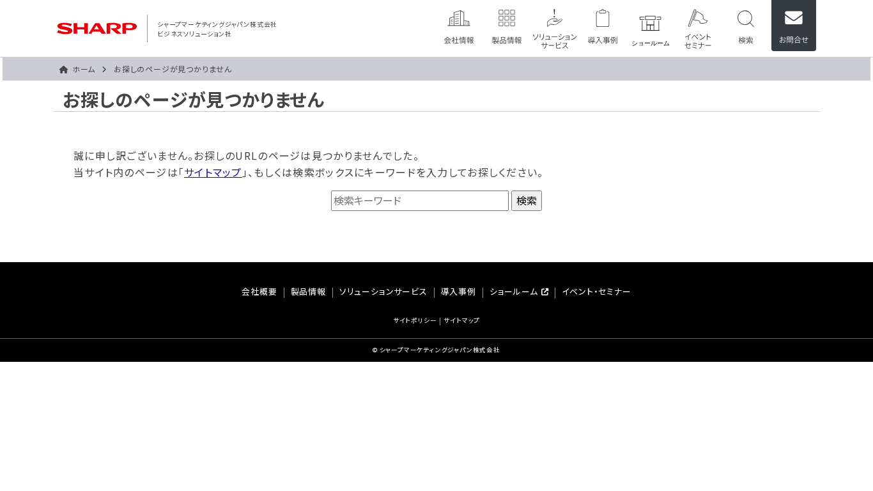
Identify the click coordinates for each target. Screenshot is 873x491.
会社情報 (458, 25)
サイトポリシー (415, 321)
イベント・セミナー (596, 292)
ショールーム (650, 25)
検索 (745, 25)
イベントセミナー (698, 25)
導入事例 (602, 25)
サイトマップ (213, 172)
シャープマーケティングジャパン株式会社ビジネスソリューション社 (217, 28)
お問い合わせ (793, 25)
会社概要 (259, 292)
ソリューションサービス (554, 25)
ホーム (83, 68)
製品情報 (506, 25)
